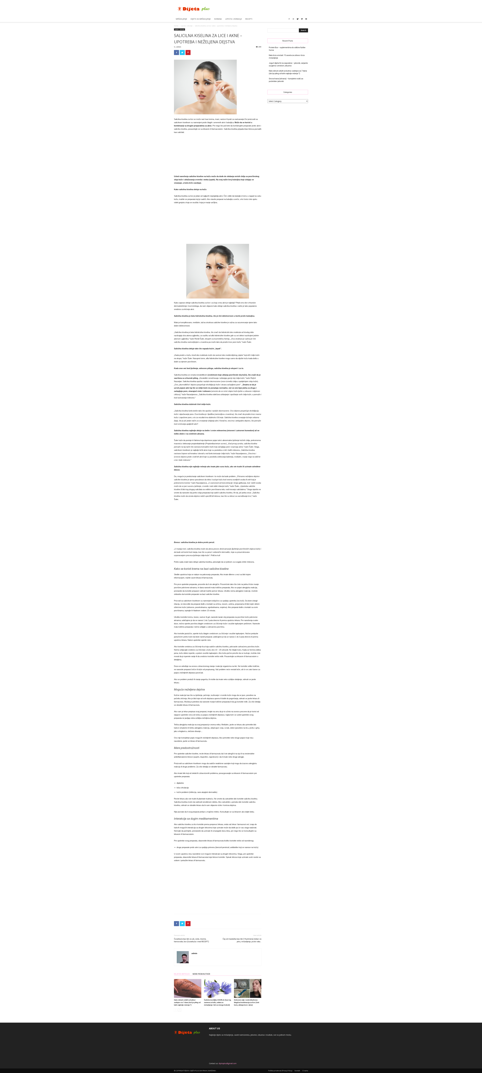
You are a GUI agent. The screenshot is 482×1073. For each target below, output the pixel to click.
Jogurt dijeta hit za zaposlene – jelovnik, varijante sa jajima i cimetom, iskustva (288, 64)
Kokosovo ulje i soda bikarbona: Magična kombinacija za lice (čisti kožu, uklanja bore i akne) (246, 1002)
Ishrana (218, 19)
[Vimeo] (302, 19)
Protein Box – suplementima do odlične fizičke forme (287, 48)
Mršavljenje (181, 19)
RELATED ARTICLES (182, 974)
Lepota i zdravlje (233, 19)
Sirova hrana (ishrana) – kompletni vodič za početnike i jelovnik (286, 80)
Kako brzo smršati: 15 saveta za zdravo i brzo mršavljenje (287, 56)
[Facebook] (289, 19)
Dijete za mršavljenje (201, 19)
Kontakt (297, 1071)
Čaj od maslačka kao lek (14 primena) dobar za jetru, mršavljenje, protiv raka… (242, 940)
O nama (305, 1071)
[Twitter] (297, 19)
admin (178, 47)
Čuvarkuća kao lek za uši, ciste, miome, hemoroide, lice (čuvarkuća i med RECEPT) (191, 940)
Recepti (248, 19)
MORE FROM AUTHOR (201, 974)
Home (176, 26)
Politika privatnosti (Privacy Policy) (280, 1071)
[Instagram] (293, 19)
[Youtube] (306, 19)
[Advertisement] (218, 154)
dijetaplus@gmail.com (227, 1063)
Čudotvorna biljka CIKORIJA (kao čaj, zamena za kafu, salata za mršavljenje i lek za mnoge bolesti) (217, 1002)
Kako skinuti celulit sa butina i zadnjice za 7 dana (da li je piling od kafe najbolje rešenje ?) (187, 1002)
